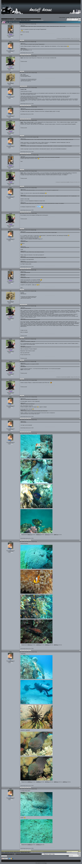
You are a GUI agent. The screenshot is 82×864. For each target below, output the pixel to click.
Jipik (10, 72)
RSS (3, 4)
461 (36, 187)
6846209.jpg (38, 534)
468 (35, 361)
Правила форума (73, 17)
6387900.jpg (29, 781)
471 (36, 419)
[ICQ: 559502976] (29, 54)
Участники (67, 17)
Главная (3, 14)
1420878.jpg (65, 781)
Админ (10, 41)
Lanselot (10, 120)
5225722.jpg (47, 534)
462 (36, 213)
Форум (2, 20)
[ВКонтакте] (8, 858)
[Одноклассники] (11, 858)
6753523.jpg (47, 644)
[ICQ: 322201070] (25, 86)
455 (36, 87)
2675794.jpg (47, 781)
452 (35, 41)
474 (36, 651)
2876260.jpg (38, 844)
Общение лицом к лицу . (25, 20)
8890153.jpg (29, 644)
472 (36, 433)
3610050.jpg (38, 781)
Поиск (77, 17)
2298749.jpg (56, 644)
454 (36, 72)
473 (36, 541)
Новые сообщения (62, 17)
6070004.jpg (29, 844)
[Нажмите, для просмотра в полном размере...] (36, 458)
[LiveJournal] (14, 858)
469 (36, 380)
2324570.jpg (38, 644)
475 (36, 788)
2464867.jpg (56, 534)
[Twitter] (10, 858)
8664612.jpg (29, 534)
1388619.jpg (56, 781)
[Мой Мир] (12, 858)
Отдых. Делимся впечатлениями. (37, 20)
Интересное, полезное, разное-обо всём (12, 20)
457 (36, 120)
